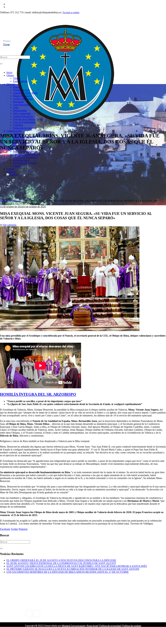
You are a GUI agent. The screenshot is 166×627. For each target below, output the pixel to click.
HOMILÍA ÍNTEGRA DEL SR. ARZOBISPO (38, 394)
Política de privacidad (110, 625)
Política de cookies (131, 625)
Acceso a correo (71, 12)
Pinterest (23, 529)
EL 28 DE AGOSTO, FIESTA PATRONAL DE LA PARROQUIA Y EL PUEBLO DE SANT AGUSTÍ (61, 563)
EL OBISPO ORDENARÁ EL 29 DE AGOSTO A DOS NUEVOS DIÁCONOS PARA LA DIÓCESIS (61, 560)
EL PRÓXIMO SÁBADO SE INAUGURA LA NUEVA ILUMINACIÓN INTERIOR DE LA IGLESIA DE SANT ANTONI (72, 569)
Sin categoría (15, 200)
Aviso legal (92, 625)
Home (3, 200)
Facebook (5, 529)
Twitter (14, 529)
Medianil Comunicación (73, 625)
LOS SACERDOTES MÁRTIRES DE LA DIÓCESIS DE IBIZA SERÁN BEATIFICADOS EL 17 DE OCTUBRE (67, 572)
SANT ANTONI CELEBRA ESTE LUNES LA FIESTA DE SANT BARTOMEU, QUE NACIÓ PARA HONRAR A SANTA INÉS (76, 566)
